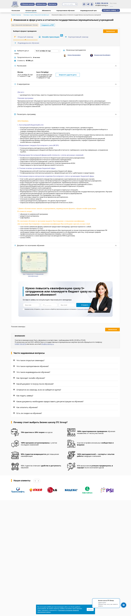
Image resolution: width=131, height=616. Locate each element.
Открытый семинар (25, 37)
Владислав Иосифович (102, 55)
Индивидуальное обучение (28, 43)
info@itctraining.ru (47, 344)
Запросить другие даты (68, 75)
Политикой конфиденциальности (86, 309)
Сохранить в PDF (47, 25)
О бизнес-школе (27, 4)
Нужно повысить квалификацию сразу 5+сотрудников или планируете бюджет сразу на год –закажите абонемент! (62, 291)
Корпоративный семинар (78, 37)
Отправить (84, 305)
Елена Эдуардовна (74, 55)
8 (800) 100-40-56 (101, 3)
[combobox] (47, 50)
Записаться (110, 31)
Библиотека (41, 4)
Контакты (52, 4)
